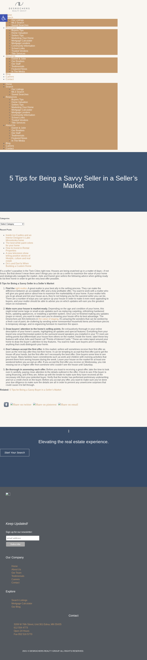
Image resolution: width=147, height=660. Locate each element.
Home (9, 15)
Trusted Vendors (19, 51)
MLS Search (17, 22)
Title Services (18, 53)
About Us (10, 56)
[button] (3, 18)
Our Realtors (17, 61)
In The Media (18, 71)
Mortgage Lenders (20, 43)
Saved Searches (19, 25)
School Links (18, 48)
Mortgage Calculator (21, 40)
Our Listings (17, 20)
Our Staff (15, 64)
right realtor (21, 288)
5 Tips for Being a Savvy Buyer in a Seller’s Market (35, 390)
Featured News (19, 69)
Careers (10, 76)
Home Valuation (19, 33)
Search (9, 17)
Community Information (23, 46)
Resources (11, 28)
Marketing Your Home (22, 38)
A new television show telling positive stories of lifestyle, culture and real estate (18, 257)
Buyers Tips (17, 30)
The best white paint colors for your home (19, 244)
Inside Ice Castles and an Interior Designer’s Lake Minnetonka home (18, 238)
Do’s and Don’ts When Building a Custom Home (18, 264)
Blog (8, 74)
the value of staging (48, 319)
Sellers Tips (17, 35)
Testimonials (17, 66)
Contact (10, 79)
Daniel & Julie (18, 58)
